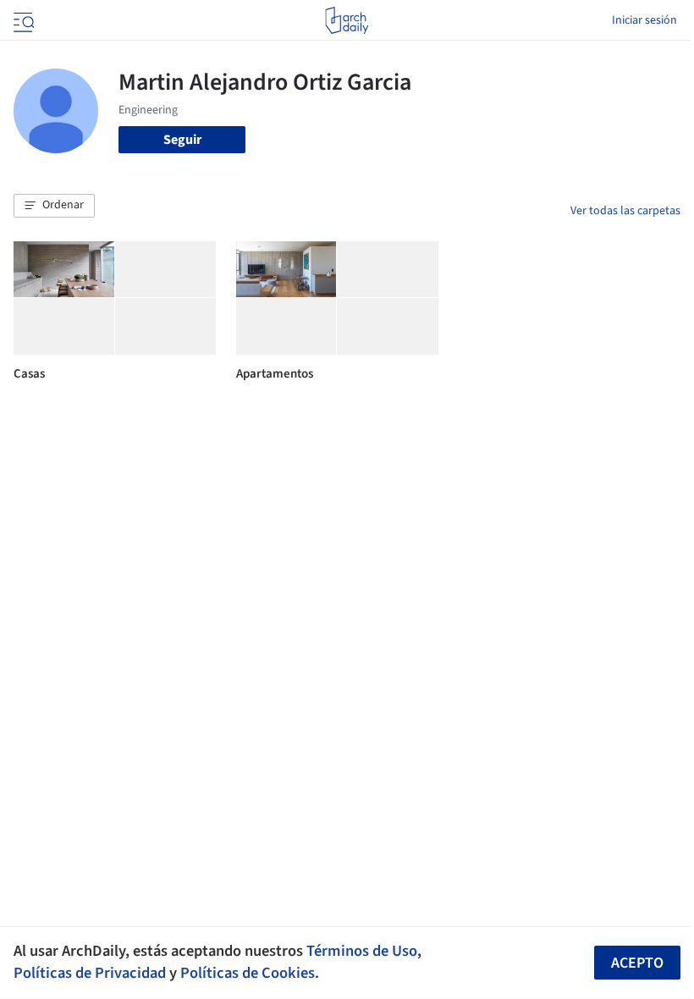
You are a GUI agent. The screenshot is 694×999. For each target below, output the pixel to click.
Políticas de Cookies (247, 973)
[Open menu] (22, 20)
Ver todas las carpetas (625, 211)
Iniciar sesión (644, 20)
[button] (54, 206)
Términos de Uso (361, 951)
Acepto (637, 963)
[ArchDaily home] (346, 20)
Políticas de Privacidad (90, 973)
